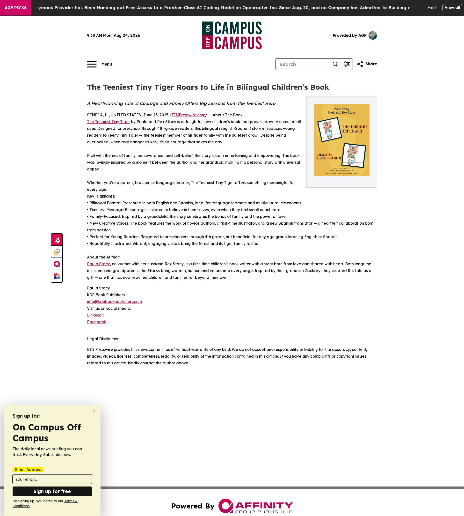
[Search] (335, 64)
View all (452, 7)
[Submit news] (56, 240)
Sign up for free (52, 491)
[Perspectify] (56, 252)
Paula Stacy (98, 263)
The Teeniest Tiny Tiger (108, 121)
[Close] (94, 411)
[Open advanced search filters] (347, 64)
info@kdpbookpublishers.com (114, 301)
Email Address (28, 469)
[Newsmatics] (56, 276)
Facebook (96, 321)
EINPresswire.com (188, 114)
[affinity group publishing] (56, 264)
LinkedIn (95, 315)
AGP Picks (16, 7)
